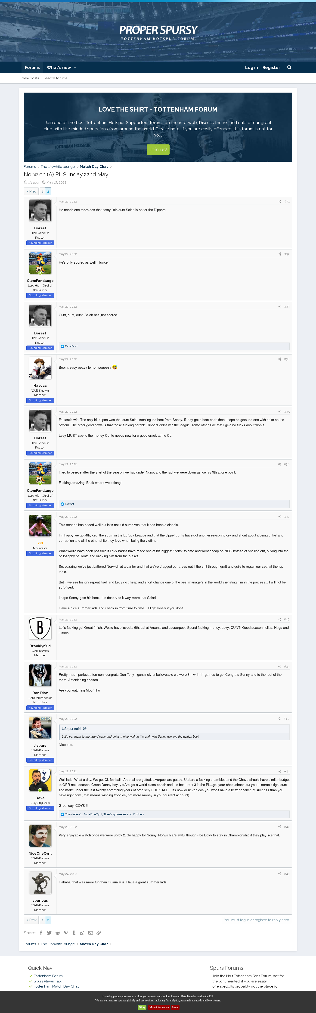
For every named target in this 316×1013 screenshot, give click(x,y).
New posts (30, 78)
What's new (59, 67)
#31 (287, 201)
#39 (287, 666)
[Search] (289, 67)
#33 (287, 306)
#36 (287, 464)
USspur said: (71, 728)
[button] (75, 67)
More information (159, 1007)
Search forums (55, 78)
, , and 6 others (104, 814)
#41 (287, 771)
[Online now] (40, 273)
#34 (287, 359)
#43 (287, 874)
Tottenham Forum (48, 976)
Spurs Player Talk (48, 981)
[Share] (280, 202)
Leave (175, 1007)
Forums (32, 67)
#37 (287, 516)
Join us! (158, 149)
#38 (287, 619)
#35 (287, 411)
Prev (33, 191)
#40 (287, 718)
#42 (287, 827)
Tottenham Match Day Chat (56, 986)
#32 (287, 254)
